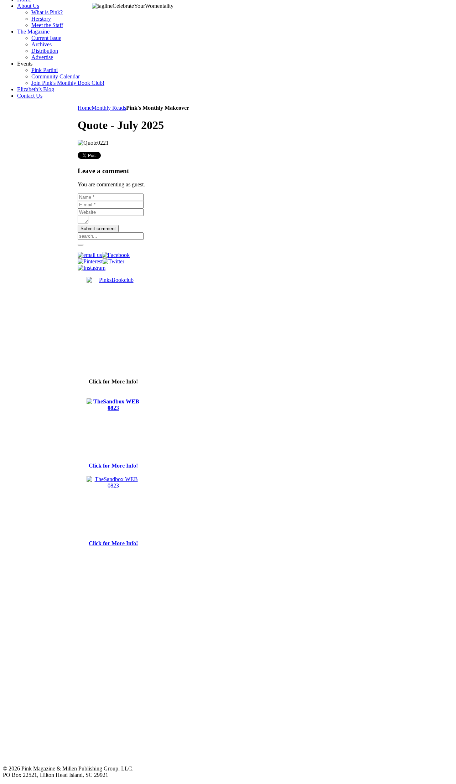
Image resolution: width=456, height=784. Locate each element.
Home (85, 108)
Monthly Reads (109, 108)
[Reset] (80, 245)
